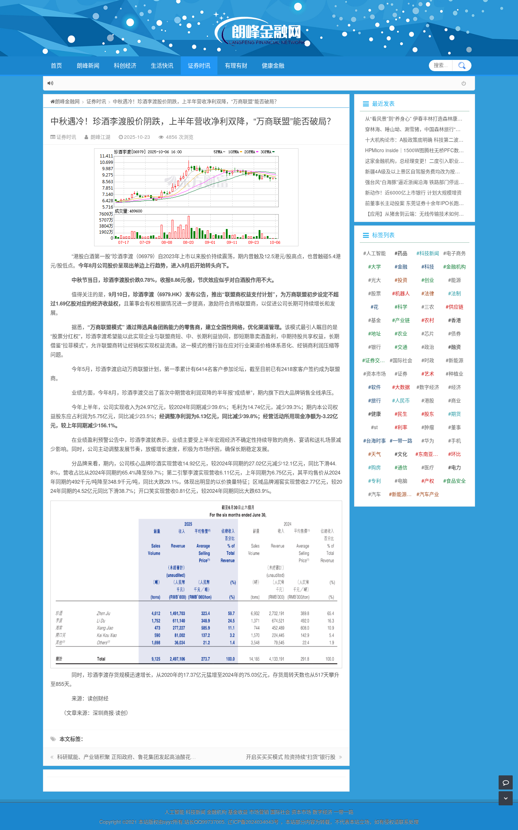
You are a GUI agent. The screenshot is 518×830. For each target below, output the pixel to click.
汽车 (376, 493)
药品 (402, 252)
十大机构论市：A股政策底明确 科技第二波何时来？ (421, 139)
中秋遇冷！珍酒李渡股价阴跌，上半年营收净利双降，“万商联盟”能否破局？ (192, 120)
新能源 (456, 360)
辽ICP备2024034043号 (253, 821)
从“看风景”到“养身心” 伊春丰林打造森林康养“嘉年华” (423, 118)
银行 (376, 346)
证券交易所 (376, 360)
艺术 (429, 373)
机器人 (402, 293)
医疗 (429, 467)
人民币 (402, 400)
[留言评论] (506, 782)
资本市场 (376, 373)
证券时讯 (199, 65)
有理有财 (236, 65)
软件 (376, 386)
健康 (376, 413)
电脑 (402, 480)
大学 (376, 266)
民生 (402, 413)
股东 (429, 413)
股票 (376, 293)
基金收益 (238, 811)
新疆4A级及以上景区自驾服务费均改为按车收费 (417, 171)
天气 (376, 453)
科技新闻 (429, 252)
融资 (456, 346)
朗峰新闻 (88, 65)
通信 (402, 467)
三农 (429, 306)
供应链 (456, 306)
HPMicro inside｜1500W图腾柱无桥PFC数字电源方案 (424, 150)
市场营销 (259, 811)
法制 (456, 293)
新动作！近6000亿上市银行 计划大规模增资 (413, 192)
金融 (402, 266)
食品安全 (456, 480)
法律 (429, 293)
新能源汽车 (403, 493)
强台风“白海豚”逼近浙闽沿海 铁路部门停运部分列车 (422, 181)
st (376, 427)
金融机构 (456, 266)
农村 (429, 319)
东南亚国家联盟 (429, 453)
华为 (429, 440)
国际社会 (402, 360)
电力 (456, 467)
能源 (456, 279)
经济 (456, 386)
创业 (429, 279)
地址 (376, 333)
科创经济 (125, 65)
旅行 (376, 400)
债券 (456, 333)
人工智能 (376, 252)
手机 (456, 440)
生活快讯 (162, 65)
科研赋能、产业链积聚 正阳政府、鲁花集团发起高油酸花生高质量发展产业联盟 (150, 756)
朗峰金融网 (67, 101)
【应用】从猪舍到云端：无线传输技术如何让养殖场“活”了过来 (433, 213)
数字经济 (429, 386)
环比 (456, 453)
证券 (402, 373)
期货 (456, 413)
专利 (376, 480)
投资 (402, 279)
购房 (376, 467)
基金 (376, 319)
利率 (402, 427)
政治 (429, 346)
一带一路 (402, 440)
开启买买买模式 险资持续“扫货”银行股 (290, 756)
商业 (456, 400)
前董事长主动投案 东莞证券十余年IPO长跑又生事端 (422, 202)
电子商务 (456, 252)
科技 (429, 266)
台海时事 (376, 440)
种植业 (456, 373)
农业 (402, 333)
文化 (402, 453)
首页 (56, 65)
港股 (429, 400)
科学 (402, 306)
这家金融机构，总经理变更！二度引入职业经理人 (419, 160)
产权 (429, 480)
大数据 (402, 386)
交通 (402, 346)
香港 (456, 319)
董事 (456, 427)
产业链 (402, 319)
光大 (376, 279)
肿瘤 (429, 427)
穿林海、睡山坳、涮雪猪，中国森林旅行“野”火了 (418, 128)
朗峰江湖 (100, 136)
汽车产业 (429, 493)
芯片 (429, 333)
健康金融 (273, 65)
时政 (429, 360)
